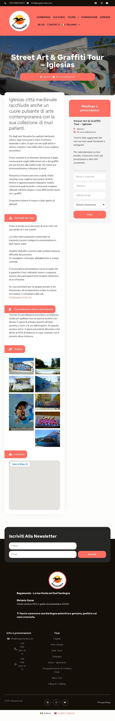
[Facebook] (47, 702)
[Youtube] (65, 702)
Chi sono (59, 17)
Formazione (89, 17)
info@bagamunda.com (20, 297)
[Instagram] (56, 702)
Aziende (105, 17)
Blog (41, 24)
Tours (71, 17)
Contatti (53, 24)
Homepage (43, 17)
